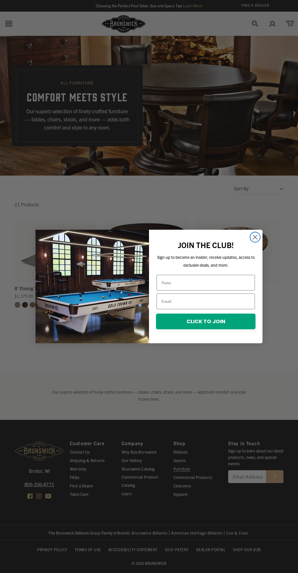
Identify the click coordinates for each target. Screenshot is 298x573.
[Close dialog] (255, 237)
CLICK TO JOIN (206, 321)
